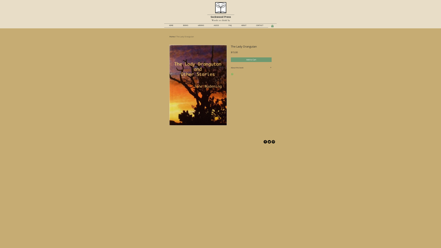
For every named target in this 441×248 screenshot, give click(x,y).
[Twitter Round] (269, 142)
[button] (272, 25)
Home (172, 36)
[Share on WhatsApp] (232, 74)
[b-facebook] (265, 142)
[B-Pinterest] (273, 142)
